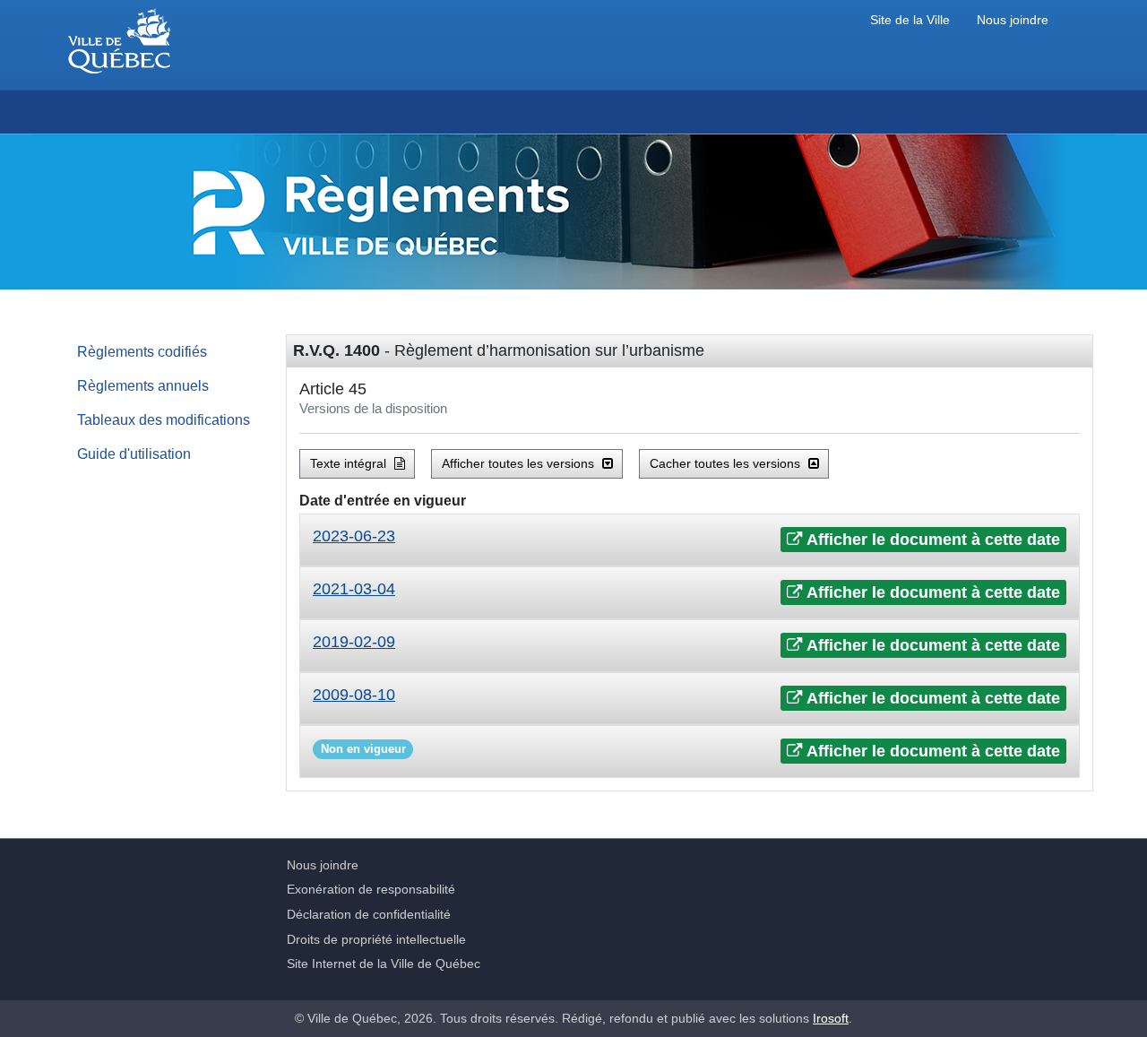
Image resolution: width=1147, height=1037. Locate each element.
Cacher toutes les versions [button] (727, 463)
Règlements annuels (143, 385)
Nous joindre (1012, 20)
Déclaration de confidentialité (369, 914)
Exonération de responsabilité (371, 889)
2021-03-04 (354, 589)
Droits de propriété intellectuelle (376, 939)
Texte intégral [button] (350, 463)
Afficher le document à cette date (931, 540)
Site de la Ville (910, 20)
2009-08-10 (354, 695)
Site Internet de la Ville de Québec (383, 963)
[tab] (689, 540)
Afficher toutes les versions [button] (520, 463)
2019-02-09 (354, 642)
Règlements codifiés (142, 351)
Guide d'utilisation (134, 453)
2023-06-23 (354, 536)
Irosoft (831, 1018)
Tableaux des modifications (163, 419)
